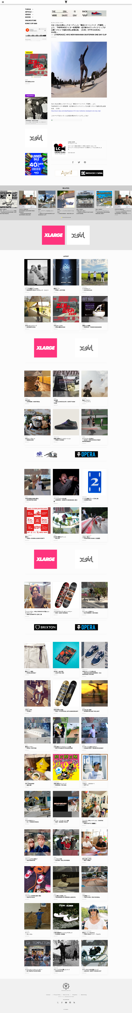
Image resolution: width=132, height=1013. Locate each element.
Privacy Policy (57, 994)
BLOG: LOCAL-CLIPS (57, 22)
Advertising (84, 994)
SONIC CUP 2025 (31, 23)
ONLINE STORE (30, 20)
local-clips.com (71, 152)
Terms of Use (66, 994)
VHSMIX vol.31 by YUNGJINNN (34, 40)
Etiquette (74, 994)
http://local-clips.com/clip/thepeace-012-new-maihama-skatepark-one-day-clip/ (76, 111)
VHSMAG (26, 40)
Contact (48, 994)
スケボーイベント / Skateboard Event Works (66, 996)
